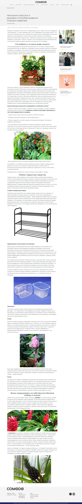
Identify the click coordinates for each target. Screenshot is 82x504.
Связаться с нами (11, 494)
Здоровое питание (10, 7)
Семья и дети (18, 4)
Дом (38, 4)
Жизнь (57, 4)
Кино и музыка (34, 496)
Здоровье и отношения (29, 4)
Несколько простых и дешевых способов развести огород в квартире (24, 27)
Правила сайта (11, 493)
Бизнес (11, 4)
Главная (8, 27)
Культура (52, 4)
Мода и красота (44, 4)
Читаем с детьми (65, 4)
